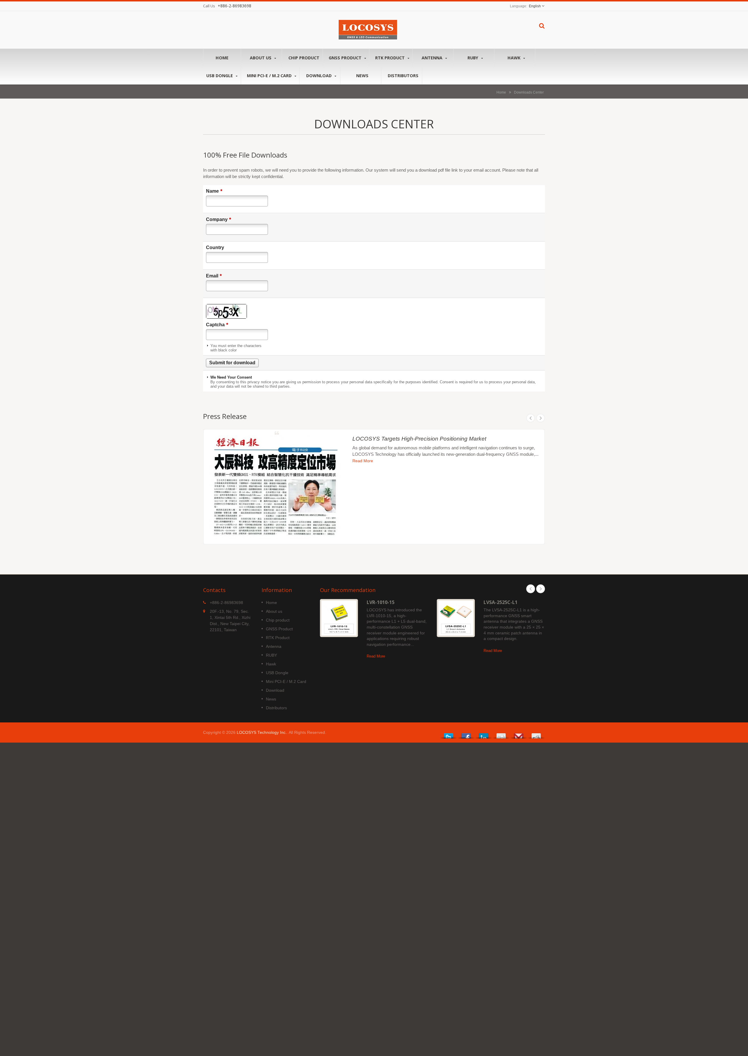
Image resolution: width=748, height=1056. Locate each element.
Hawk (515, 58)
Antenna (433, 58)
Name (214, 191)
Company (218, 219)
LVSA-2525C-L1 (500, 602)
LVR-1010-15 (380, 602)
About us (261, 58)
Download (319, 75)
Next (540, 418)
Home (222, 58)
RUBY (473, 58)
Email (214, 276)
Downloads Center (529, 92)
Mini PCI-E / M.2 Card (270, 75)
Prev (530, 418)
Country (215, 247)
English (535, 6)
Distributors (403, 75)
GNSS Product (346, 58)
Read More (362, 461)
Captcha (217, 324)
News (362, 75)
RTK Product (390, 58)
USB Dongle (220, 75)
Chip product (303, 58)
